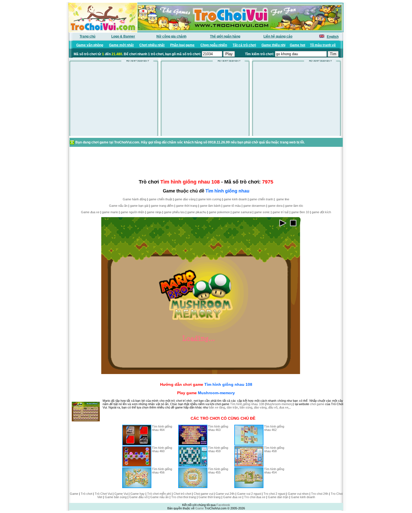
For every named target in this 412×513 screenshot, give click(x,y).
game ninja (154, 212)
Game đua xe (90, 212)
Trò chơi (86, 493)
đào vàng (260, 407)
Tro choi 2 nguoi (274, 493)
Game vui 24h (225, 493)
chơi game (317, 404)
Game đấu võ (138, 497)
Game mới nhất (121, 45)
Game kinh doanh (303, 497)
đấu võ (272, 407)
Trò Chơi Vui (103, 493)
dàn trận (232, 407)
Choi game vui (203, 493)
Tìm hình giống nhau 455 (218, 470)
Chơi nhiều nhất (152, 45)
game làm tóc (294, 205)
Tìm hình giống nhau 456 (162, 470)
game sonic (262, 212)
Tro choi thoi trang (183, 497)
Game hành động (134, 199)
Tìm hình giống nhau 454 (274, 470)
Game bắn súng (116, 497)
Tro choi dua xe (254, 497)
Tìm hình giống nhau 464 (162, 428)
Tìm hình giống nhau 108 (228, 384)
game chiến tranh (261, 199)
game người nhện (132, 212)
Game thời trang (209, 497)
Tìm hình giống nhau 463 (218, 428)
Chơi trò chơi (182, 493)
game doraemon (254, 205)
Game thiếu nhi (273, 45)
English (333, 37)
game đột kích (321, 212)
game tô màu (232, 205)
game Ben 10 (300, 212)
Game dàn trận (278, 497)
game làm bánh (210, 205)
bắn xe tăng (217, 407)
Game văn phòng (89, 45)
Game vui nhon (298, 493)
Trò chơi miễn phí (159, 493)
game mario (110, 212)
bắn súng (246, 407)
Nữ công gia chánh (171, 36)
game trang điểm (162, 205)
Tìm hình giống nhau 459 (218, 449)
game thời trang (186, 205)
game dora (275, 205)
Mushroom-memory (216, 393)
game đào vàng (185, 199)
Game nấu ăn (118, 205)
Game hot (297, 45)
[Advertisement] (114, 101)
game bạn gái (139, 205)
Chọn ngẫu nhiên (213, 45)
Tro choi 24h (319, 493)
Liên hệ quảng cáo (277, 36)
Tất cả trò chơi (244, 45)
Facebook (223, 505)
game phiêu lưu (174, 212)
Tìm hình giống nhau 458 (274, 449)
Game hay (137, 493)
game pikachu (196, 212)
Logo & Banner (123, 36)
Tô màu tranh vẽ (323, 45)
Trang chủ (87, 36)
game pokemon (219, 212)
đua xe (283, 407)
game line (282, 199)
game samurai (242, 212)
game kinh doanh (235, 199)
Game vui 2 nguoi (249, 493)
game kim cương (209, 199)
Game (74, 493)
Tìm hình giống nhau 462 (274, 428)
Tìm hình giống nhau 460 (162, 449)
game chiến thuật (160, 199)
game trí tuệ (280, 212)
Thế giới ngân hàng (225, 36)
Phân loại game (182, 45)
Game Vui (121, 493)
